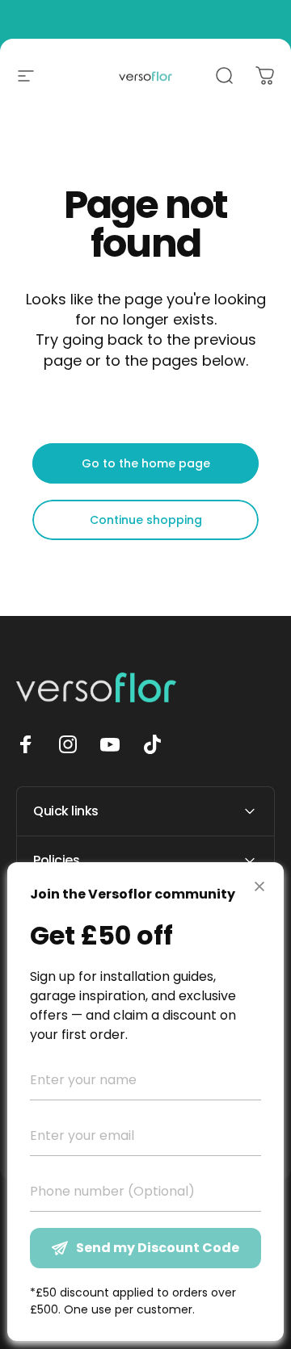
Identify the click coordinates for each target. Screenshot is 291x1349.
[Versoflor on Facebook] (26, 744)
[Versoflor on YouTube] (110, 744)
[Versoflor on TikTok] (152, 744)
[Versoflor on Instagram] (68, 744)
